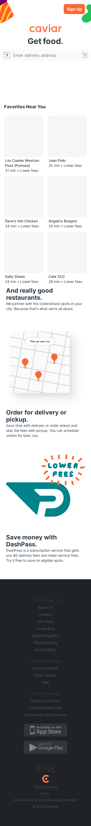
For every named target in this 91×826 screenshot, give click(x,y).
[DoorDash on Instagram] (52, 769)
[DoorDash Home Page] (45, 779)
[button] (45, 55)
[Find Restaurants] (85, 55)
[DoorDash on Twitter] (45, 769)
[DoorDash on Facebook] (39, 769)
